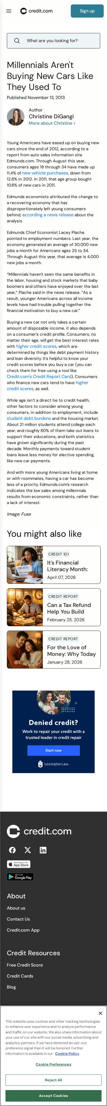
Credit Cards (20, 976)
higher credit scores (36, 346)
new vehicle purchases (45, 173)
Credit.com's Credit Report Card (39, 376)
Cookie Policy (67, 1053)
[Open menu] (8, 11)
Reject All (53, 1080)
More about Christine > (52, 123)
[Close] (100, 1013)
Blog (11, 987)
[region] (53, 1056)
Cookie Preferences (53, 1064)
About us (16, 908)
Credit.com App (23, 930)
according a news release (48, 215)
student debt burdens (29, 418)
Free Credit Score (25, 965)
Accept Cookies (53, 1095)
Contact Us (18, 919)
